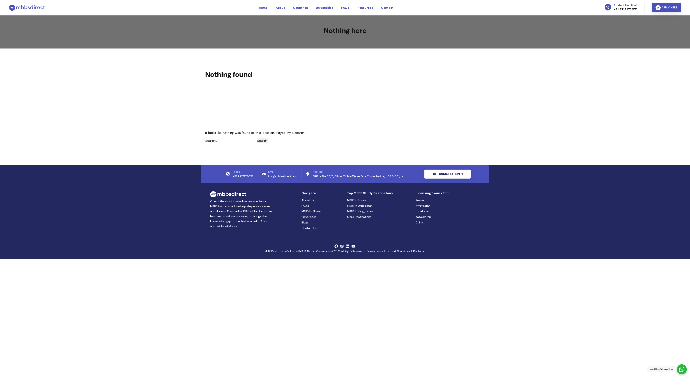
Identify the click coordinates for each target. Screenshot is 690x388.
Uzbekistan (423, 211)
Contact (387, 8)
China (419, 222)
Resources (365, 8)
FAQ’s (345, 8)
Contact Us (309, 228)
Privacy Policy (375, 251)
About (280, 8)
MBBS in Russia (356, 200)
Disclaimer (419, 251)
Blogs (305, 222)
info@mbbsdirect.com (282, 176)
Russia (420, 200)
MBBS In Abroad (312, 211)
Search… (211, 140)
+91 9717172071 (243, 176)
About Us (308, 200)
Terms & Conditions (398, 251)
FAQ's (305, 206)
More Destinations (359, 217)
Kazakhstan (423, 217)
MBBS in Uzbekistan (359, 206)
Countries (300, 8)
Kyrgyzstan (423, 206)
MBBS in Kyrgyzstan (360, 211)
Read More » (229, 226)
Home (263, 8)
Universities (324, 8)
